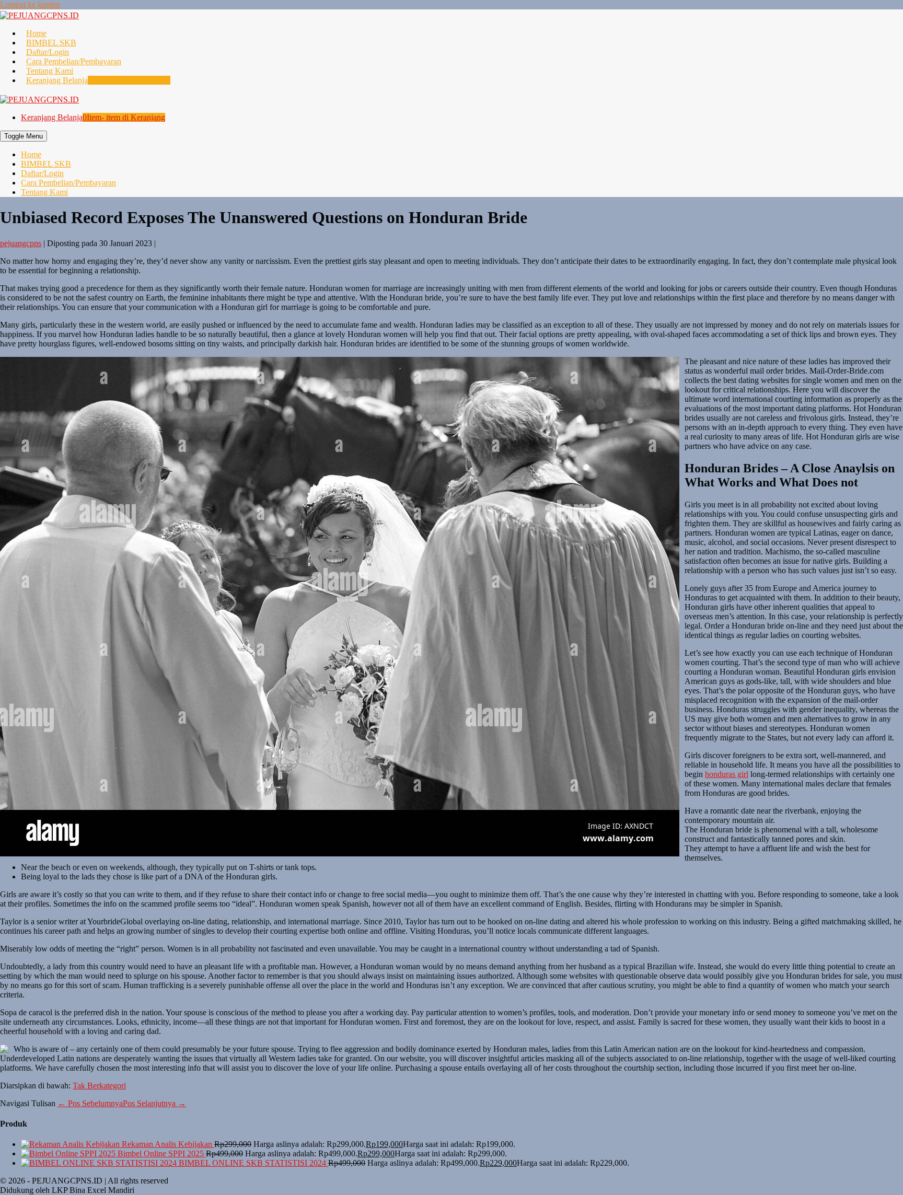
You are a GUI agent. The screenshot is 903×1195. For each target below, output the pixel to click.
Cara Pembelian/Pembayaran (73, 61)
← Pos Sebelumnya (90, 1103)
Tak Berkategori (99, 1085)
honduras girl (726, 774)
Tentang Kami (49, 70)
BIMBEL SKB (51, 42)
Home (36, 33)
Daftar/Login (47, 52)
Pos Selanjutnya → (154, 1103)
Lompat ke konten (30, 4)
